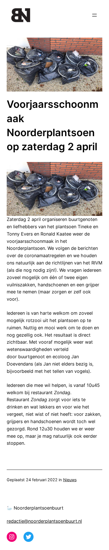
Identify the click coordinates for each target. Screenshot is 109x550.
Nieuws (70, 479)
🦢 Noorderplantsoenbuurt (35, 508)
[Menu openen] (94, 15)
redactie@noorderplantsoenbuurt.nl (44, 521)
